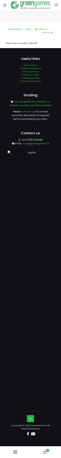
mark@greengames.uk (35, 143)
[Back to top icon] (30, 418)
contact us (28, 111)
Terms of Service (31, 81)
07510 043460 (34, 140)
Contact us (32, 65)
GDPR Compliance (32, 68)
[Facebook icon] (28, 434)
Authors (42, 29)
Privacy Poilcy (31, 71)
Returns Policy (31, 74)
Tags (27, 29)
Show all (48, 32)
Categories (14, 29)
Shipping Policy (31, 78)
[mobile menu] (56, 5)
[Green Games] (30, 5)
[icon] (33, 434)
